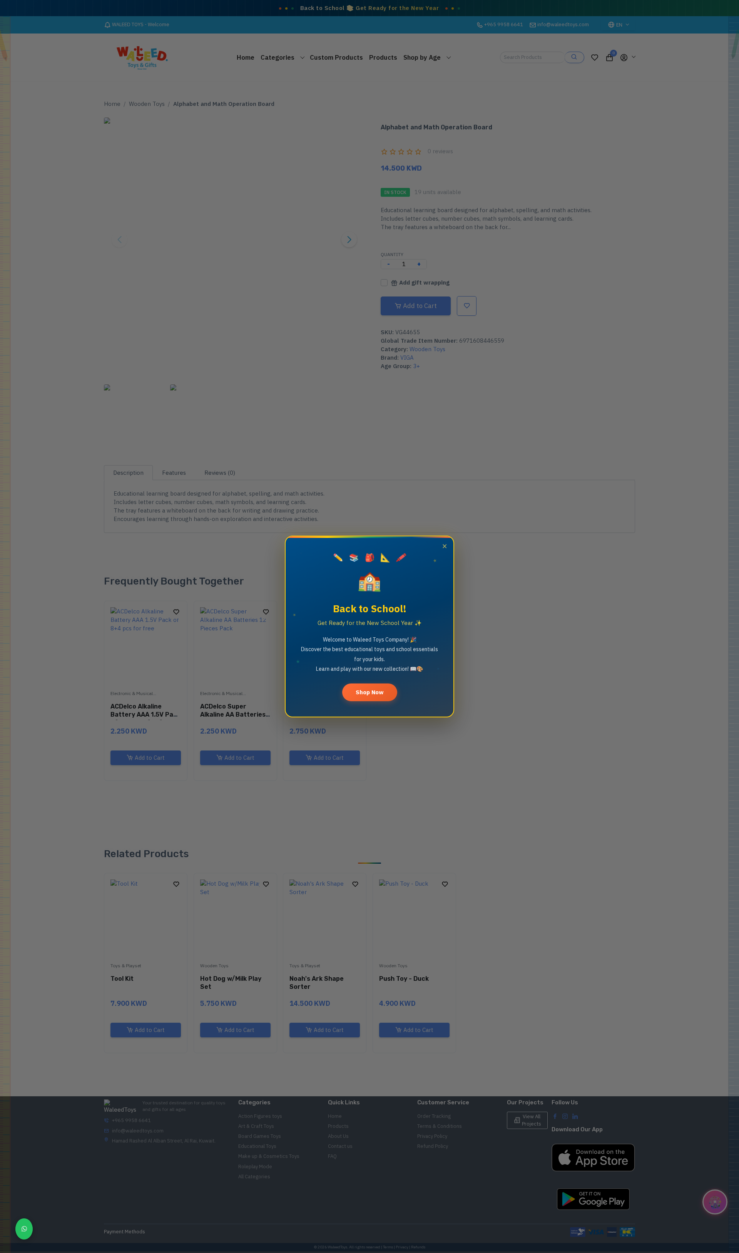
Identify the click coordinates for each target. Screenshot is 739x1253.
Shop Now (370, 692)
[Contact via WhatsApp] (24, 1229)
